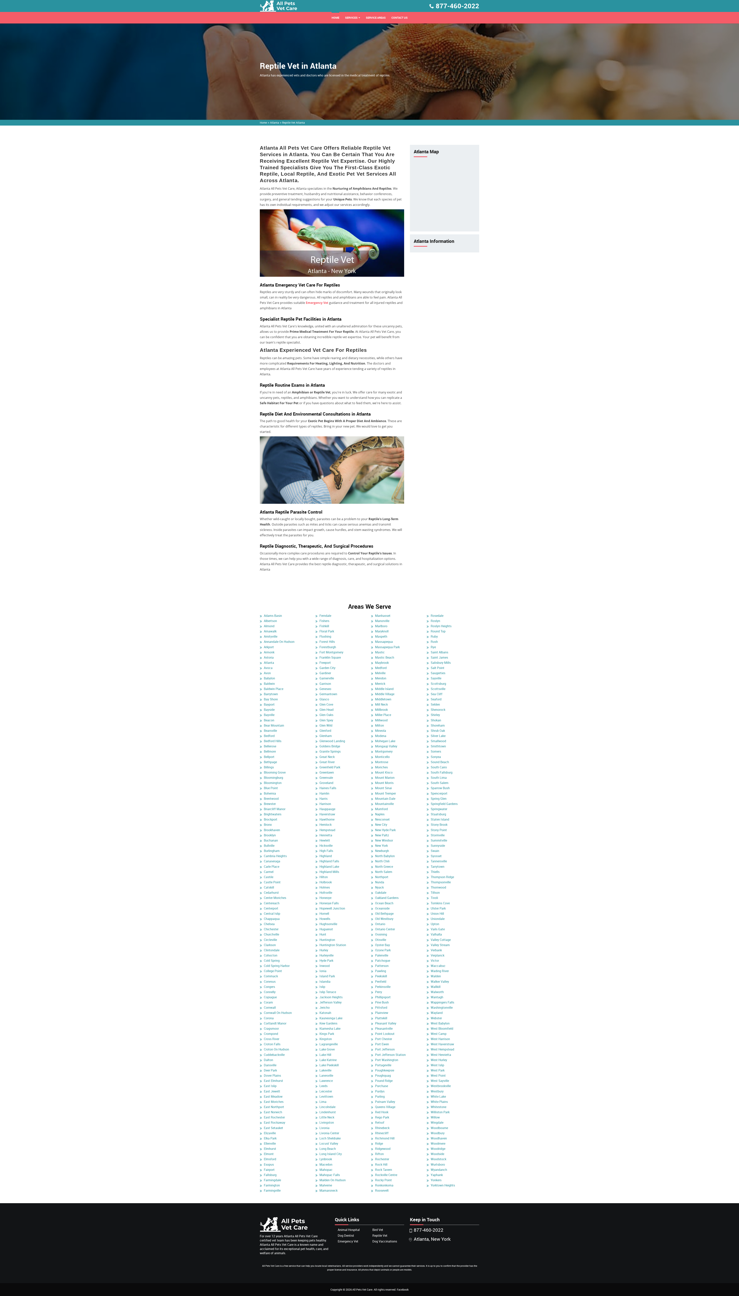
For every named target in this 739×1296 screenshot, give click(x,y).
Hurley (323, 950)
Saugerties (438, 673)
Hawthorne (326, 819)
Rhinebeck (382, 1128)
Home (335, 17)
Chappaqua (272, 919)
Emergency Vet (317, 303)
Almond (269, 626)
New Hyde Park (385, 830)
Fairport (269, 1170)
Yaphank (437, 1175)
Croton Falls (272, 1044)
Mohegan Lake (385, 741)
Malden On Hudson (332, 1180)
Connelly (270, 992)
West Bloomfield (442, 1028)
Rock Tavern (383, 1170)
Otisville (380, 940)
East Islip (270, 1086)
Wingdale (437, 1122)
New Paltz (382, 835)
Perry (378, 992)
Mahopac (326, 1170)
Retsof (379, 1122)
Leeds (323, 1086)
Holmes (324, 887)
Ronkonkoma (384, 1185)
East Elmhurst (273, 1081)
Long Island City (330, 1154)
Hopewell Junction (332, 908)
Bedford (269, 736)
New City (381, 824)
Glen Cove (326, 704)
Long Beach (327, 1149)
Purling (380, 1096)
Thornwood (438, 887)
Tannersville (439, 861)
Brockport (270, 819)
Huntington (327, 940)
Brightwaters (272, 814)
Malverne (325, 1185)
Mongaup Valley (386, 746)
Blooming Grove (275, 772)
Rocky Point (383, 1180)
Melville (380, 673)
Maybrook (382, 663)
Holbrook (325, 882)
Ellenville (270, 1143)
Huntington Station (332, 945)
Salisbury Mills (441, 663)
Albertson (270, 621)
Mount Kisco (384, 772)
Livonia (324, 1128)
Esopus (269, 1164)
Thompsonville (441, 882)
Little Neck (326, 1117)
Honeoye (325, 898)
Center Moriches (275, 898)
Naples (380, 814)
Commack (271, 976)
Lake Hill (325, 1055)
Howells (324, 919)
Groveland (326, 783)
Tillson (435, 892)
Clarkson (270, 945)
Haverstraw (327, 814)
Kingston (325, 1039)
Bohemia (270, 793)
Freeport (325, 663)
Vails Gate (438, 929)
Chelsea (269, 924)
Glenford (325, 730)
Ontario (380, 924)
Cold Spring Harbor (277, 966)
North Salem (383, 872)
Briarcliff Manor (274, 809)
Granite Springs (330, 751)
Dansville (270, 1065)
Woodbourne (439, 1128)
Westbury (437, 1091)
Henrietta (325, 835)
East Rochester (274, 1117)
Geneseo (325, 689)
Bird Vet (377, 1230)
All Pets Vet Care (362, 1289)
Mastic (380, 652)
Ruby (434, 636)
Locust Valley (328, 1143)
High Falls (326, 851)
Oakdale (380, 892)
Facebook (403, 1289)
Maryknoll (382, 631)
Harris (323, 798)
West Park (438, 1070)
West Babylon (440, 1023)
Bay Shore (271, 699)
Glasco (324, 699)
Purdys (380, 1091)
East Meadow (273, 1096)
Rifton (379, 1154)
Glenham (325, 736)
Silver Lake (438, 736)
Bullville (269, 845)
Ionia (322, 971)
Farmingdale (272, 1180)
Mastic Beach (384, 657)
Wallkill (436, 987)
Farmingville (272, 1190)
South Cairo (439, 767)
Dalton (268, 1060)
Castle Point (272, 882)
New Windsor (384, 840)
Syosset (436, 856)
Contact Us (399, 17)
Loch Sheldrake (330, 1138)
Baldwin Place (273, 689)
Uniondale (438, 919)
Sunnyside (438, 845)
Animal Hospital (349, 1230)
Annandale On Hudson (279, 642)
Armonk (269, 652)
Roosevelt (382, 1190)
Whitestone (438, 1107)
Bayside (269, 710)
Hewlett (324, 840)
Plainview (381, 1013)
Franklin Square (330, 657)
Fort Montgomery (331, 652)
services (351, 17)
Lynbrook (325, 1159)
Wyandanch (439, 1170)
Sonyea (436, 757)
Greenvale (326, 777)
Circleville (270, 940)
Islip (322, 987)
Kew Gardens (328, 1023)
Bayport (269, 704)
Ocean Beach (384, 903)
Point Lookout (385, 1034)
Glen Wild (325, 725)
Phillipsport (383, 997)
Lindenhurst (327, 1112)
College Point (273, 971)
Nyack (379, 887)
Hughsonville (328, 924)
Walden (436, 976)
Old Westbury (384, 919)
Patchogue (382, 960)
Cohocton (270, 955)
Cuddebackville (274, 1055)
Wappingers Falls (442, 1002)
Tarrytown (437, 866)
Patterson (382, 966)
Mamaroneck (328, 1190)
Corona (269, 1018)
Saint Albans (439, 652)
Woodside (437, 1154)
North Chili (382, 861)
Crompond (271, 1034)
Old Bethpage (384, 913)
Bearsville (270, 730)
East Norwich (273, 1112)
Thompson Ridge (442, 877)
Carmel (268, 872)
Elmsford (270, 1159)
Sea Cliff (436, 694)
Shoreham (438, 725)
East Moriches (273, 1102)
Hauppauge (327, 809)
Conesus (270, 981)
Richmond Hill (385, 1138)
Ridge (379, 1143)
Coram (268, 1002)
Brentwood (271, 798)
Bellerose (270, 746)
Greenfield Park (329, 767)
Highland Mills (329, 872)
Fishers (324, 621)
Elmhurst (270, 1149)
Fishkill (324, 626)
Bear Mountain (274, 725)
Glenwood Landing (332, 741)
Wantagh (437, 997)
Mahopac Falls (329, 1175)
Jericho (324, 1007)
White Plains (439, 1102)
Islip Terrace (327, 992)
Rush (434, 642)
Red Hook (381, 1112)
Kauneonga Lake (330, 1018)
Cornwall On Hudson (278, 1013)
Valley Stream (440, 945)
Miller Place (383, 715)
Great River (327, 762)
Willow (435, 1117)
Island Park (327, 976)
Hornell (324, 913)
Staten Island (440, 819)
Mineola (380, 730)
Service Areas (376, 17)
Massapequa (384, 642)
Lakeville (325, 1070)
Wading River (440, 971)
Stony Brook (439, 824)
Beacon (269, 720)
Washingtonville (442, 1007)
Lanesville (326, 1075)
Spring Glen (438, 798)
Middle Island (384, 689)
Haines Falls (327, 788)
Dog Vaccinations (384, 1241)
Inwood (324, 966)
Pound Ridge (384, 1081)
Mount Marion (385, 777)
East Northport (274, 1107)
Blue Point (271, 788)
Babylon (269, 678)
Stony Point (439, 830)
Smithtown (438, 746)
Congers (269, 987)
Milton (379, 725)
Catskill (269, 887)
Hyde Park (326, 960)
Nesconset (382, 819)
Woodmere (438, 1143)
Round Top (438, 631)
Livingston (326, 1122)
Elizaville (270, 1133)
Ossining (381, 934)
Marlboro (381, 626)
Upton (435, 924)
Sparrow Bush (440, 788)
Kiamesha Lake (329, 1028)
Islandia (324, 981)
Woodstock (438, 1159)
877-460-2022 (457, 5)
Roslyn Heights (441, 626)
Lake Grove (327, 1049)
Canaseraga (272, 861)
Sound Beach (440, 762)
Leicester (325, 1091)
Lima (322, 1102)
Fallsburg (270, 1175)
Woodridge (438, 1149)
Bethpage (270, 762)
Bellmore (270, 751)
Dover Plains (272, 1075)
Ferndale (325, 616)
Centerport (271, 908)
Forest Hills (327, 642)
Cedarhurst (271, 892)
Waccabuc (438, 966)
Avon (267, 673)
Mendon (380, 678)
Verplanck (437, 955)
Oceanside (382, 908)
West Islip (437, 1065)
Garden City (327, 668)
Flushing (325, 636)
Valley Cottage (441, 940)
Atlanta (274, 122)
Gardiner (325, 673)
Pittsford (381, 1007)
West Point (438, 1075)
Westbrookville (441, 1086)
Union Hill (437, 913)
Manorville (382, 621)
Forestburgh (327, 647)
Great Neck (327, 757)
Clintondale (271, 950)
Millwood (381, 720)
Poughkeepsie (384, 1070)
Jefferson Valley (330, 1002)
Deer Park (270, 1070)
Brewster (270, 804)
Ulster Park (438, 908)
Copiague (270, 997)
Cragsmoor (271, 1028)
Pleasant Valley (385, 1023)
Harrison (325, 804)
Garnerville (326, 678)
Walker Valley (440, 981)
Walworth (437, 992)
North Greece (384, 866)
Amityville (270, 636)
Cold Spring (272, 960)
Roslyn (435, 621)
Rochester (382, 1159)
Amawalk (270, 631)
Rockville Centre (386, 1175)
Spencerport (439, 793)
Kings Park (326, 1034)
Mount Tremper (385, 793)
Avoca (268, 668)
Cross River (271, 1039)
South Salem (439, 783)
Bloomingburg (273, 777)
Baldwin (269, 684)
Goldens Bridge (329, 746)
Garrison (325, 684)
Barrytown (271, 694)
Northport (381, 877)
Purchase (381, 1086)
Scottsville (438, 689)
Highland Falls (329, 861)
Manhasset (382, 616)
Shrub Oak (438, 730)
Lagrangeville (328, 1044)
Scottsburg (438, 684)
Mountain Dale (385, 798)
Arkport (269, 647)
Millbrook (381, 710)
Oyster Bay (382, 945)
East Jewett (272, 1091)
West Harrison (440, 1039)
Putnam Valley (385, 1102)
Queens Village (385, 1107)
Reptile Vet (379, 1235)
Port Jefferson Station (390, 1055)
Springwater (439, 809)
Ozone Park (383, 950)
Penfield (380, 981)
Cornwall (270, 1007)
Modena (380, 736)
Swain (435, 851)
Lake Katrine (328, 1060)
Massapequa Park (387, 647)
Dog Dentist (346, 1235)
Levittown (326, 1096)
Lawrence (326, 1081)
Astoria (269, 657)
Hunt (322, 934)
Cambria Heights (275, 856)
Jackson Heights (331, 997)
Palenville (381, 955)
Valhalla (436, 934)
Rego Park (382, 1117)
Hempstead (327, 830)
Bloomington (273, 783)
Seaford (436, 699)
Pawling (380, 971)
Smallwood (438, 741)
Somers (436, 751)
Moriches (381, 767)
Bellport (269, 757)
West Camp (438, 1034)
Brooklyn (270, 835)
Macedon (325, 1164)
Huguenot (326, 929)
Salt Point (437, 668)
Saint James (439, 657)
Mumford (381, 809)
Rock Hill (381, 1164)
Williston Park (440, 1112)
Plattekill (381, 1018)
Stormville (438, 835)
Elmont (269, 1154)
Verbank (436, 950)
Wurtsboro (438, 1164)
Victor (435, 960)
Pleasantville (384, 1028)
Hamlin (324, 793)
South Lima (439, 777)
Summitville (439, 840)
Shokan (436, 720)
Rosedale (437, 616)
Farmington (272, 1185)
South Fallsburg (441, 772)
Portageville (383, 1065)
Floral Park (326, 631)
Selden (435, 704)
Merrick (380, 684)
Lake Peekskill (329, 1065)
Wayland (437, 1013)
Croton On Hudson (276, 1049)
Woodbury (438, 1133)
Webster (436, 1018)
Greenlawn (326, 772)
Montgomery (384, 751)
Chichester (271, 929)
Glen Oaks (326, 715)
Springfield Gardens (444, 804)
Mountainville (384, 804)
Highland (325, 856)
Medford (381, 668)
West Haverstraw (442, 1044)
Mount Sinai (383, 788)
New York (381, 845)
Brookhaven (272, 830)
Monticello (382, 757)
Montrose (381, 762)
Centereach (271, 903)
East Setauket (273, 1128)
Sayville (436, 678)
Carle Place (271, 866)
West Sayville (440, 1081)
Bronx (268, 824)
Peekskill (381, 976)
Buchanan (271, 840)
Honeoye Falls (329, 903)
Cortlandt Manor (275, 1023)
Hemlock (325, 824)
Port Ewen (382, 1044)
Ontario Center (385, 929)
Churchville (271, 934)
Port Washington (386, 1060)
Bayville (269, 715)
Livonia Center (329, 1133)
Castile (268, 877)
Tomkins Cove (440, 903)
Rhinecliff (382, 1133)
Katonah (325, 1013)
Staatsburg (438, 814)
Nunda (379, 882)
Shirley (435, 715)
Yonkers (436, 1180)
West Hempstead (442, 1049)
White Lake (438, 1096)
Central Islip (272, 913)
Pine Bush (382, 1002)
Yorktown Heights (443, 1185)
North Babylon (385, 856)
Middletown (383, 699)
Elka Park (270, 1138)
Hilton (323, 877)
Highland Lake (329, 866)
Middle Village (384, 694)
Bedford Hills (272, 741)
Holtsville (325, 892)
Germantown (328, 694)
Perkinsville (382, 987)
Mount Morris (384, 783)
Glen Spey (326, 720)
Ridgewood (382, 1149)
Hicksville (326, 845)
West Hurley (439, 1060)
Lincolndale (327, 1107)
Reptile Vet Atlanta (293, 122)
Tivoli (434, 898)
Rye (433, 647)
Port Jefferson (385, 1049)
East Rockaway (274, 1122)
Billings (269, 767)
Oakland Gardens (387, 898)
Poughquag (383, 1075)
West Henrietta (441, 1055)
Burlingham (272, 851)
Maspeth (381, 636)
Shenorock (438, 710)
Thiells (435, 872)
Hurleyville (326, 955)
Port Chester (383, 1039)
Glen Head (326, 710)
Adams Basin (273, 616)
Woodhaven (439, 1138)
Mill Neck (381, 704)
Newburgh (382, 851)
